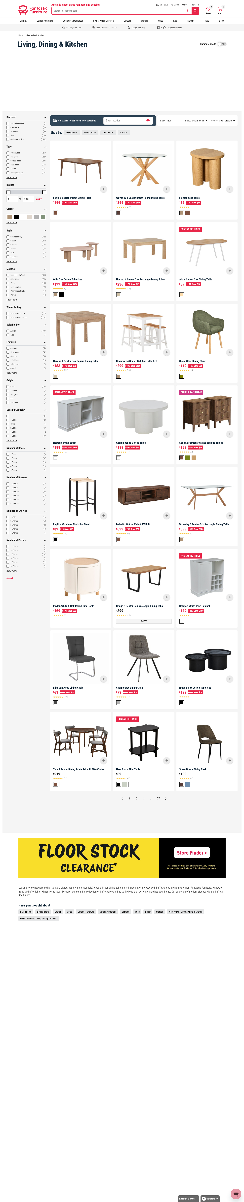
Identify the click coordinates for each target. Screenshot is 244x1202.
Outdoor (127, 20)
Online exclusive (17, 139)
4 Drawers (14, 499)
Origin (9, 380)
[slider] (8, 192)
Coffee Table (15, 161)
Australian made (17, 123)
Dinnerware (108, 132)
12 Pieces (14, 546)
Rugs (207, 20)
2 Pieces (13, 554)
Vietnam (13, 390)
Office (160, 20)
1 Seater (13, 420)
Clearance (14, 127)
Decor (221, 20)
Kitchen (123, 132)
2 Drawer (14, 488)
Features (11, 342)
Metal (12, 283)
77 (158, 798)
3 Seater (13, 432)
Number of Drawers (16, 477)
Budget (10, 185)
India (12, 398)
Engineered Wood (17, 275)
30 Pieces (14, 566)
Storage (144, 20)
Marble (13, 295)
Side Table (14, 165)
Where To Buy (13, 307)
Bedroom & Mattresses (73, 20)
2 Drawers (14, 491)
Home (20, 35)
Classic (13, 241)
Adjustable (14, 364)
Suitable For (13, 324)
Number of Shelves (16, 510)
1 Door (13, 454)
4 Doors (13, 466)
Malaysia (14, 394)
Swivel (13, 368)
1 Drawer (14, 484)
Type (9, 146)
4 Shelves (14, 529)
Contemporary (16, 237)
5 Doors (13, 470)
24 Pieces (14, 558)
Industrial (14, 257)
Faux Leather (15, 287)
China (12, 386)
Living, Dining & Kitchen (103, 20)
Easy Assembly (16, 352)
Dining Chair (15, 153)
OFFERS (23, 20)
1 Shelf (13, 517)
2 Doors (13, 458)
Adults (13, 331)
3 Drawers (14, 495)
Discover (11, 117)
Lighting (191, 20)
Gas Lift (13, 356)
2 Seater (13, 428)
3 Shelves (14, 525)
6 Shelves (14, 533)
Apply (38, 199)
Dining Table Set (17, 173)
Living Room (71, 132)
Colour (9, 208)
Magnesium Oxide (17, 291)
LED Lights (14, 360)
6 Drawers (14, 503)
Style (9, 230)
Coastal (13, 245)
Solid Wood (14, 279)
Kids (175, 20)
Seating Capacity (15, 409)
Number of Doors (15, 448)
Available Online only (18, 317)
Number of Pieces (16, 540)
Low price (14, 131)
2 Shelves (14, 521)
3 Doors (13, 462)
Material (10, 268)
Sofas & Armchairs (45, 20)
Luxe (12, 253)
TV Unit (13, 169)
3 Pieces (13, 562)
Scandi (13, 249)
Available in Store (17, 313)
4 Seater (13, 436)
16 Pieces (14, 550)
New (12, 135)
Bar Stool (14, 157)
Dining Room (90, 132)
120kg (12, 424)
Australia (14, 402)
